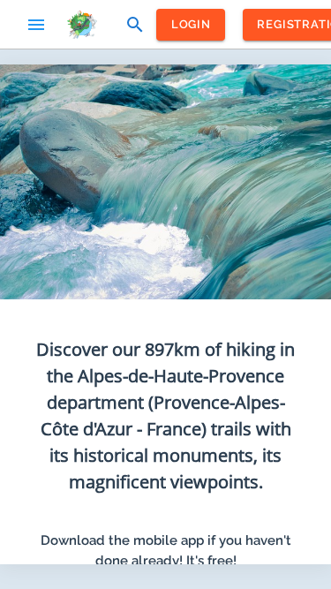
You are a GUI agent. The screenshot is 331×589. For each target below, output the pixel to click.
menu (36, 24)
